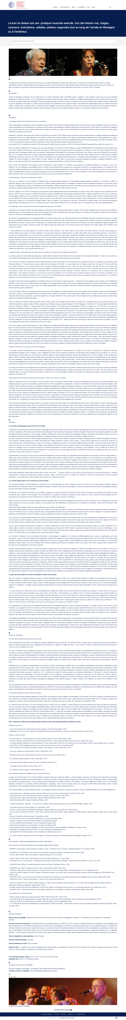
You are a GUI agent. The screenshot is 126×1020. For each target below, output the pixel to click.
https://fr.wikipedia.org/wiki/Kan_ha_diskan (43, 971)
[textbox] (63, 41)
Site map (63, 1014)
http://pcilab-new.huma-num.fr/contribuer (52, 969)
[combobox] (63, 41)
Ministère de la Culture (67, 1018)
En (110, 7)
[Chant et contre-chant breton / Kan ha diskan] (9, 77)
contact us (71, 1014)
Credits (56, 1014)
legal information (47, 1014)
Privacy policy (80, 1014)
